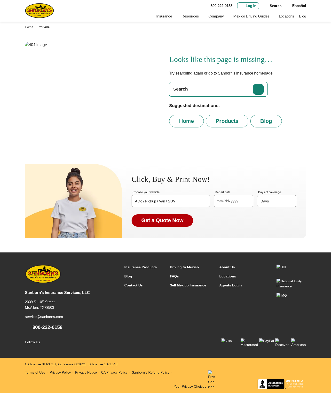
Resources (190, 16)
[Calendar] (248, 201)
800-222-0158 (47, 327)
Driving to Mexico (184, 267)
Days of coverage (269, 192)
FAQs (174, 276)
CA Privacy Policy (114, 372)
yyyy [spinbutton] (234, 201)
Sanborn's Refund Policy (150, 372)
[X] (66, 342)
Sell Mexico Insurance (188, 285)
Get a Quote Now (162, 220)
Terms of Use (35, 372)
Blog (302, 16)
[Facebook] (46, 342)
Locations (286, 16)
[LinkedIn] (56, 342)
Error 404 (43, 27)
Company (216, 16)
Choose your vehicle (146, 192)
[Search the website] (258, 89)
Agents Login (230, 285)
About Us (227, 267)
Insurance (164, 16)
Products (227, 121)
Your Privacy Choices (190, 386)
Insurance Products (140, 267)
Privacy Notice (86, 372)
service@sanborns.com (44, 317)
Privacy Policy (60, 372)
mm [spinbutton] (220, 201)
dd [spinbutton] (227, 201)
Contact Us (133, 285)
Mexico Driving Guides (251, 16)
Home (29, 27)
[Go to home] (39, 10)
